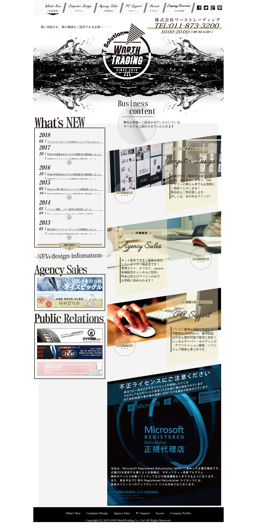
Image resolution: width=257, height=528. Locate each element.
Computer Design (97, 513)
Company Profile (180, 513)
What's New (73, 513)
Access (160, 513)
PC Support (143, 513)
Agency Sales (122, 513)
